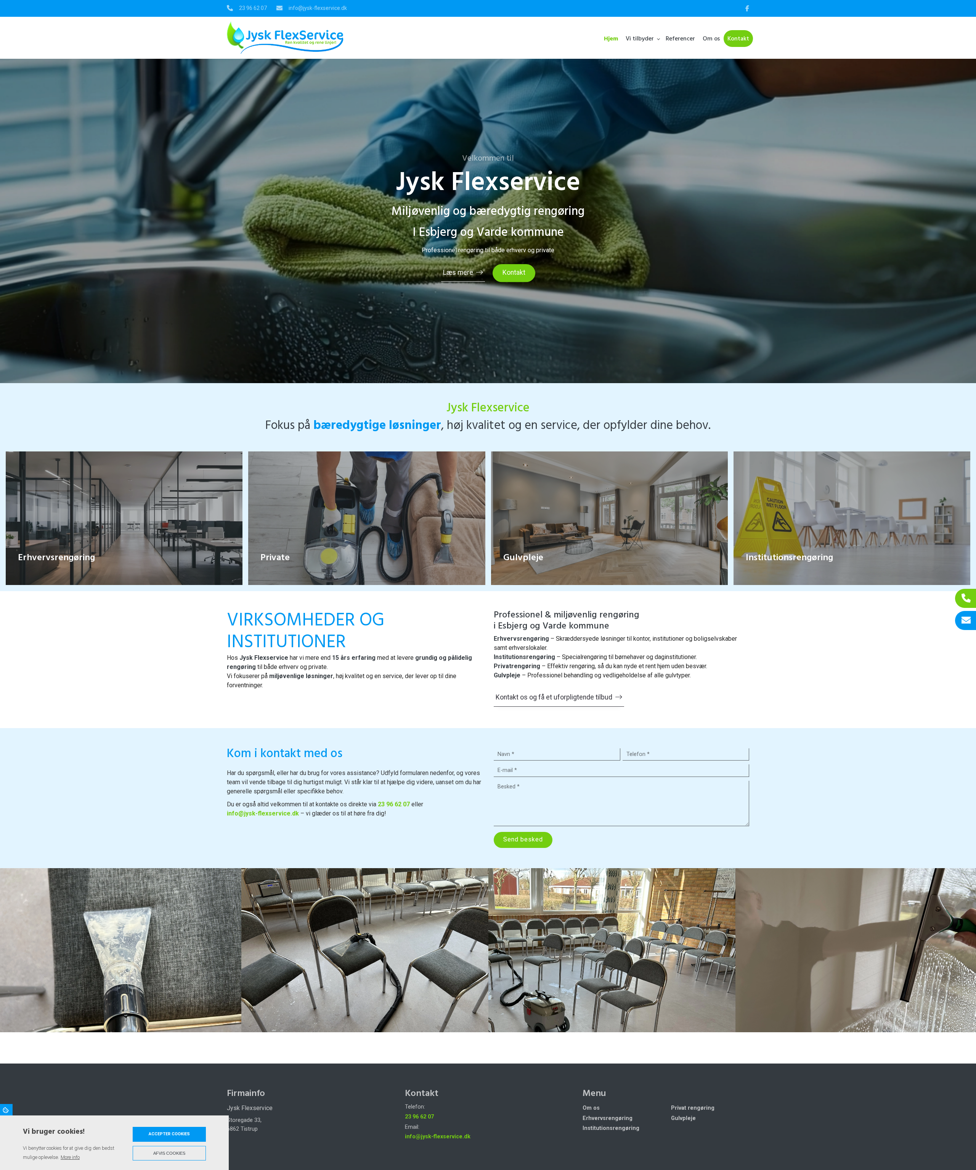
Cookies (6, 1109)
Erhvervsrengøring (607, 1118)
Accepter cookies (169, 1133)
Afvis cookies (169, 1153)
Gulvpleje (683, 1118)
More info (70, 1157)
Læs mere (458, 272)
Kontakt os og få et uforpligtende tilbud (554, 697)
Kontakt (513, 272)
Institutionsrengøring (611, 1128)
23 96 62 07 (253, 8)
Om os (591, 1108)
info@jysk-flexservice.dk (318, 8)
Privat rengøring (692, 1108)
